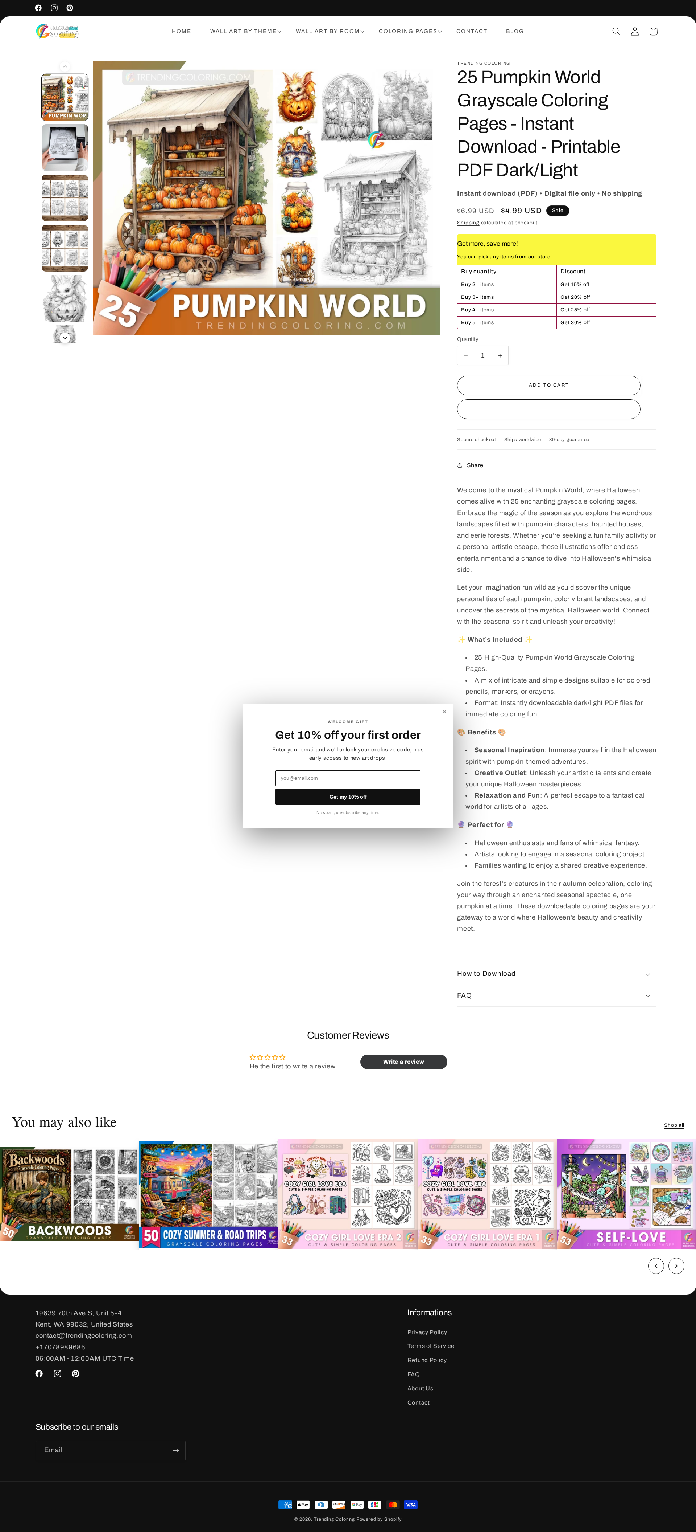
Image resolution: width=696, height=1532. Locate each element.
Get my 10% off (348, 797)
